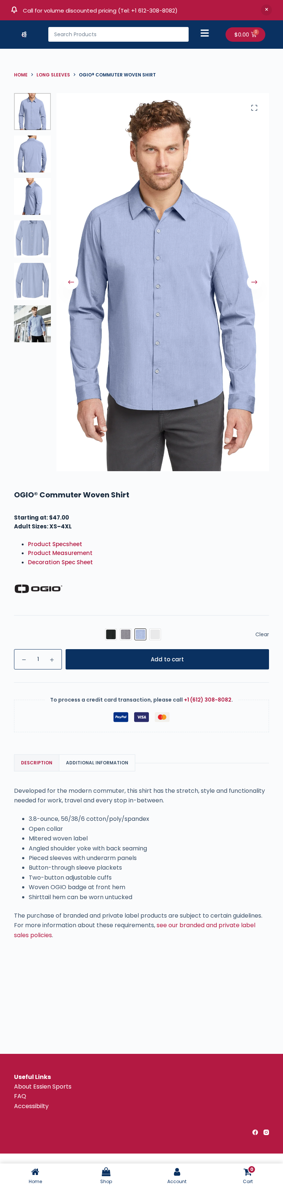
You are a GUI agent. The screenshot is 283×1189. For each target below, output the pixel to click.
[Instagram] (266, 1132)
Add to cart (167, 659)
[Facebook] (255, 1132)
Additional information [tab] (97, 763)
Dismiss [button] (266, 10)
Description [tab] (36, 763)
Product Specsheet (55, 544)
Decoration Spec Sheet (60, 562)
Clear (262, 634)
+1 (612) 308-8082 (207, 699)
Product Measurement (60, 553)
